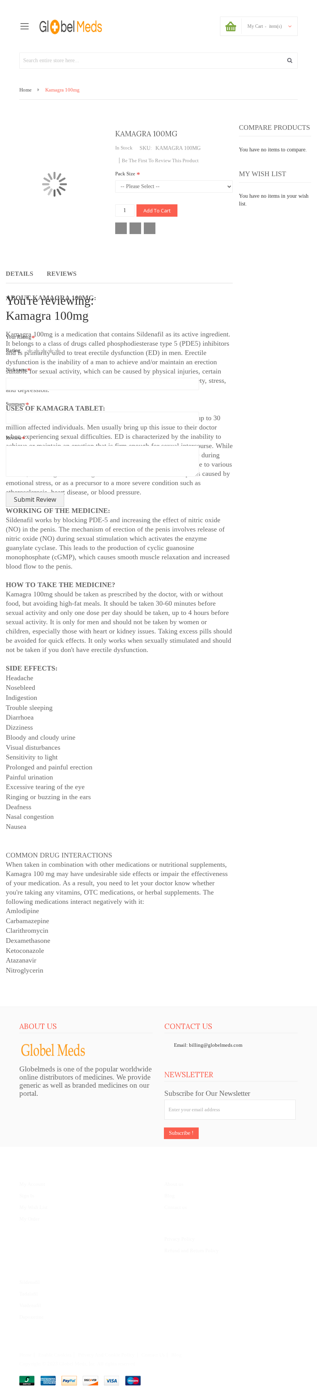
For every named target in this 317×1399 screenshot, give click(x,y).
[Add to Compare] (135, 228)
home (25, 1355)
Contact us (175, 1207)
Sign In (26, 1196)
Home (25, 90)
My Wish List (33, 1207)
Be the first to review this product (160, 160)
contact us (153, 1355)
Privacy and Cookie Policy (106, 1355)
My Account (32, 1184)
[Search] (289, 61)
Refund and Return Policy (191, 1250)
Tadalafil (28, 1294)
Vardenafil (30, 1305)
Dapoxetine (31, 1317)
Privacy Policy (179, 1239)
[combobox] (158, 61)
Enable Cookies (55, 1355)
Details (19, 273)
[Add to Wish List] (121, 228)
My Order (29, 1219)
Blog (169, 1196)
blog (176, 1355)
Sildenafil (29, 1282)
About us (173, 1184)
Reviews (62, 273)
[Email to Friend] (149, 228)
